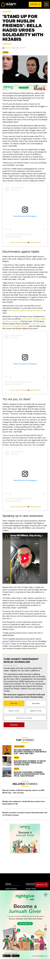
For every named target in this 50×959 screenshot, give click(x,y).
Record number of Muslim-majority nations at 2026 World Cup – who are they (30, 752)
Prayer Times (31, 889)
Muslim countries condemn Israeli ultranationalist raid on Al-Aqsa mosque (29, 774)
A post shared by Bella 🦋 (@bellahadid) (25, 242)
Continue (14, 725)
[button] (46, 895)
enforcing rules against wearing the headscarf (26, 310)
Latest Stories (11, 889)
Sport (21, 746)
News (5, 52)
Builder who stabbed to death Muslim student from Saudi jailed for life (30, 763)
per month (14, 711)
